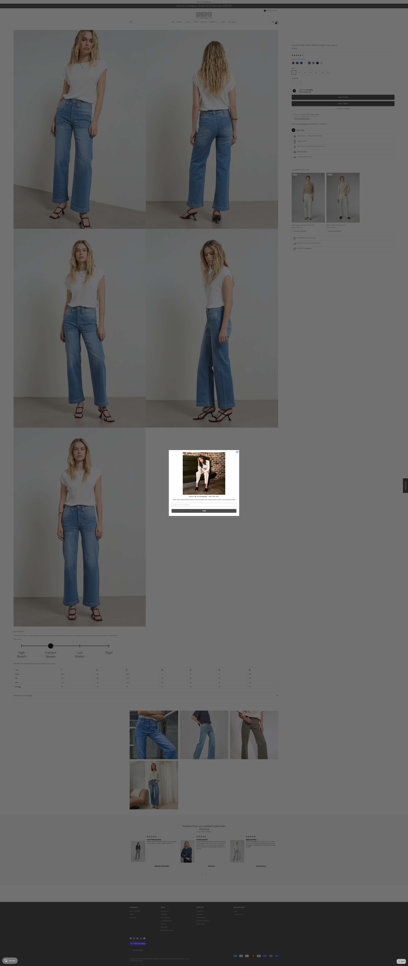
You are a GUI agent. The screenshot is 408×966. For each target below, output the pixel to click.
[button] (204, 473)
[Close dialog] (237, 452)
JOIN (204, 511)
